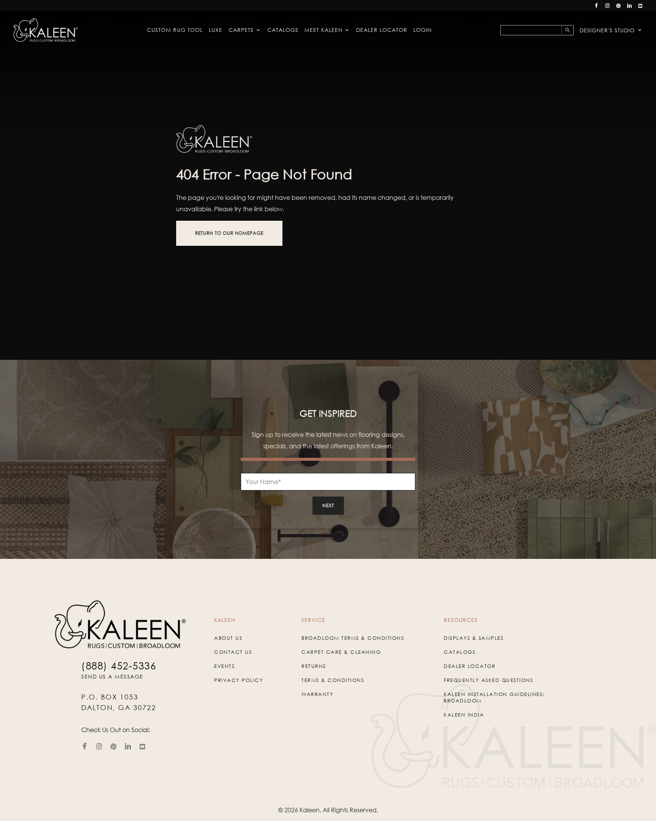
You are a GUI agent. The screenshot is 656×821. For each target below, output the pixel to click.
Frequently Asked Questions (488, 680)
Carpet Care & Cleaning (341, 652)
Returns (313, 666)
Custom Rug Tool (175, 30)
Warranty (317, 694)
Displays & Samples (473, 638)
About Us (228, 638)
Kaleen (310, 810)
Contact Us (233, 652)
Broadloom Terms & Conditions (352, 638)
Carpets (241, 30)
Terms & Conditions (332, 680)
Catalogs (282, 30)
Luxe (215, 30)
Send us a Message (112, 676)
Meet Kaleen (323, 30)
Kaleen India (464, 715)
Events (224, 666)
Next (328, 505)
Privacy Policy (238, 680)
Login (422, 30)
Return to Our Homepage (229, 233)
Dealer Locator (381, 30)
